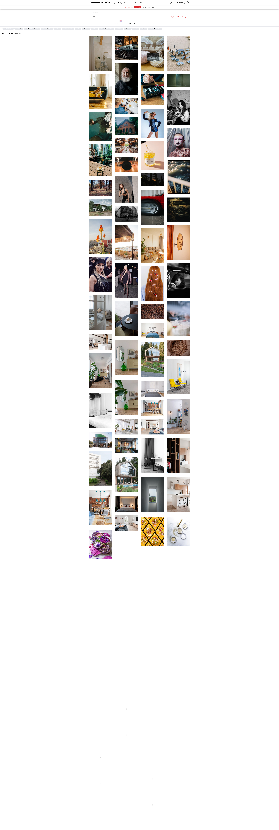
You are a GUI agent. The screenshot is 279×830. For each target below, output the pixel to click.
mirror (57, 28)
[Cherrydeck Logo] (99, 2)
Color (111, 21)
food (94, 28)
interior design (46, 28)
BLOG (141, 2)
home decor (8, 28)
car (78, 28)
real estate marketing (32, 28)
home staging (68, 28)
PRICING (134, 2)
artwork (19, 28)
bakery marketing (155, 28)
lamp (127, 28)
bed (136, 28)
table (143, 28)
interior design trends (106, 28)
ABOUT (126, 2)
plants (119, 28)
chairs (85, 28)
